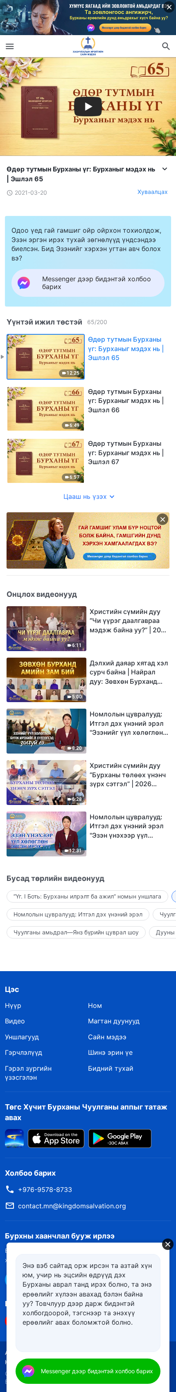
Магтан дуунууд (114, 1021)
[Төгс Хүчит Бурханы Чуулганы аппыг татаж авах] (14, 1138)
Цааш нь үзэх (85, 496)
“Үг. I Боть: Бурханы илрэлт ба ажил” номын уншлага (87, 896)
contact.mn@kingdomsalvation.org (72, 1206)
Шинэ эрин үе (110, 1052)
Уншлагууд (22, 1037)
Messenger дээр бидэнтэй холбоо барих (97, 1371)
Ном (95, 1005)
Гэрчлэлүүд (23, 1052)
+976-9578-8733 (45, 1189)
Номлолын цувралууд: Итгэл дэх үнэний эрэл (78, 914)
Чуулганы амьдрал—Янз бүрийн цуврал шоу (76, 932)
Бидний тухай (110, 1068)
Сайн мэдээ (107, 1037)
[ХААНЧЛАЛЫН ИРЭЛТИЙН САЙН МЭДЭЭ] (88, 46)
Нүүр (13, 1005)
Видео (15, 1021)
